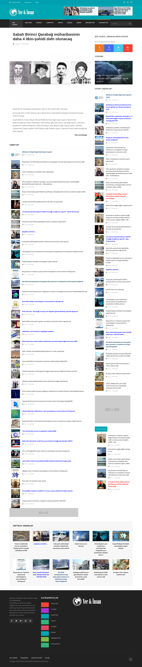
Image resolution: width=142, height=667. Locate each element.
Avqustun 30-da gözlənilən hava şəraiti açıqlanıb (111, 80)
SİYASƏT (39, 22)
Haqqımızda (27, 2)
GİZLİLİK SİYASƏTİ (36, 658)
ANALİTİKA (28, 22)
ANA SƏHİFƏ (14, 23)
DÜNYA (60, 22)
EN (131, 2)
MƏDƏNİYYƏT (90, 22)
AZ (124, 2)
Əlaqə (37, 2)
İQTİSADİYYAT (103, 22)
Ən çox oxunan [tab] (101, 429)
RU (128, 2)
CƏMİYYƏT (50, 22)
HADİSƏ (69, 22)
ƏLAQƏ (47, 658)
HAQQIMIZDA (24, 658)
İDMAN (79, 22)
